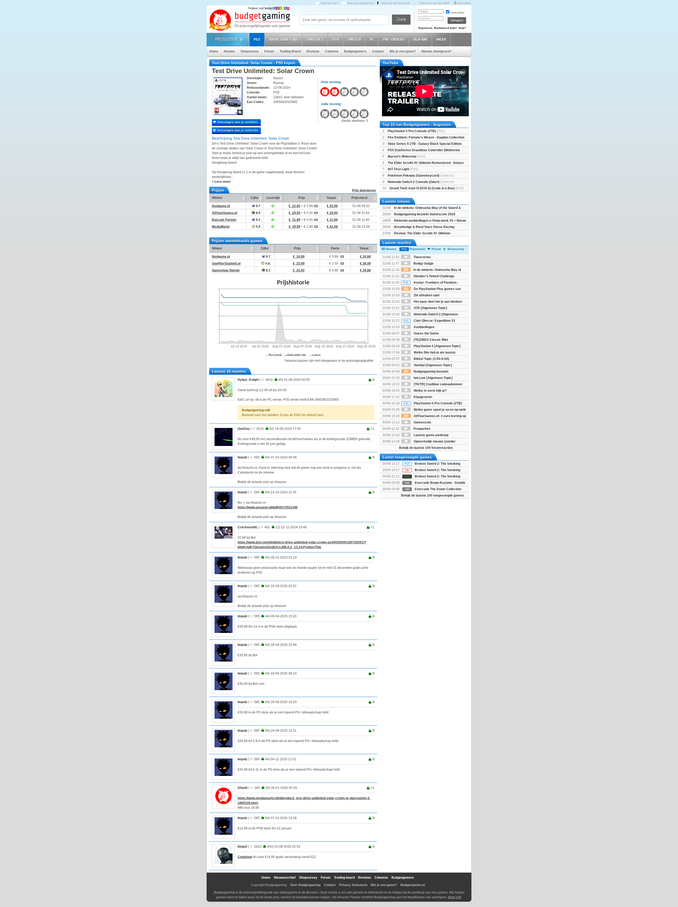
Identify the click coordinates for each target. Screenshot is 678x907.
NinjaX (242, 846)
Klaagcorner (422, 397)
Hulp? (462, 28)
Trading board (344, 877)
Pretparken (421, 429)
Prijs (301, 198)
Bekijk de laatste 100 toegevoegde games (432, 495)
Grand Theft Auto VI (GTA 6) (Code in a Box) (427, 188)
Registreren (425, 28)
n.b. (268, 263)
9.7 (257, 206)
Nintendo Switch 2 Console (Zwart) (421, 182)
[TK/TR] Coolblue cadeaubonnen (437, 384)
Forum (269, 51)
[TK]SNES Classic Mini (430, 340)
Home (213, 51)
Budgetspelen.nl (412, 885)
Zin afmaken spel (426, 295)
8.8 (257, 213)
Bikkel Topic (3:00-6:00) (431, 359)
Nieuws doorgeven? (436, 51)
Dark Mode (464, 3)
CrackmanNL (248, 527)
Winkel (217, 198)
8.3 (267, 270)
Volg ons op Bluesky (360, 3)
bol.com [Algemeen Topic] (433, 378)
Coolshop (245, 857)
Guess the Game (426, 333)
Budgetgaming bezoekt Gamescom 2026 (424, 214)
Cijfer (255, 198)
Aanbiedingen (423, 327)
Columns (331, 51)
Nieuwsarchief (285, 877)
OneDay (244, 429)
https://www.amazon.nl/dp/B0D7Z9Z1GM (267, 507)
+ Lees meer (221, 182)
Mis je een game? (403, 51)
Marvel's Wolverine (407, 156)
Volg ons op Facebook (395, 3)
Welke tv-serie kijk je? (430, 390)
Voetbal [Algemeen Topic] (432, 365)
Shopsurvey (249, 51)
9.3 (257, 220)
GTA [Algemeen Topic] (430, 308)
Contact (378, 51)
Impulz (242, 457)
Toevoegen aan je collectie (237, 130)
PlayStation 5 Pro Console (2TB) (416, 131)
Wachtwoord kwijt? (445, 28)
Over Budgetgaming (305, 885)
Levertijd (273, 198)
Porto (335, 248)
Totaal (331, 198)
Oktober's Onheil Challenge (433, 276)
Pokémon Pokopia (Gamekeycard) (421, 175)
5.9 (257, 227)
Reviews (312, 51)
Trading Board (290, 51)
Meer (441, 39)
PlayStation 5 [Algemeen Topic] (437, 346)
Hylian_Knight (248, 380)
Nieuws (229, 51)
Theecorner (422, 257)
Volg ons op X (329, 3)
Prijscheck (359, 198)
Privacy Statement (353, 885)
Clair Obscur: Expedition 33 (429, 321)
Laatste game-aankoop (430, 435)
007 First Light (403, 169)
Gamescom (422, 422)
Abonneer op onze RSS (434, 3)
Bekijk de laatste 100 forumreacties (426, 448)
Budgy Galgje (423, 263)
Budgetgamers (355, 51)
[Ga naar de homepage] (249, 20)
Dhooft (243, 788)
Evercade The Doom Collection (438, 489)
